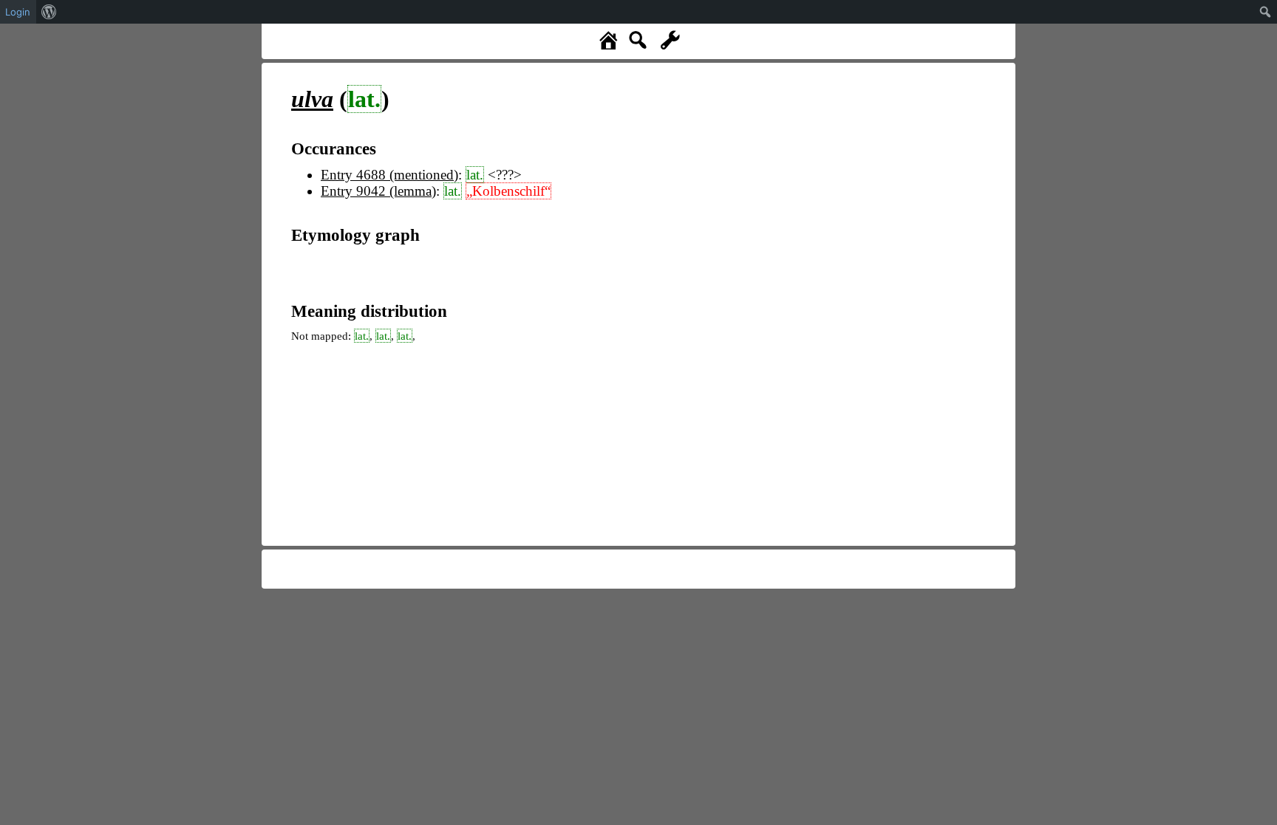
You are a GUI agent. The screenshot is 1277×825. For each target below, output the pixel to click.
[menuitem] (49, 12)
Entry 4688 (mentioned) (389, 174)
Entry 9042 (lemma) (378, 191)
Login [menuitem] (17, 12)
